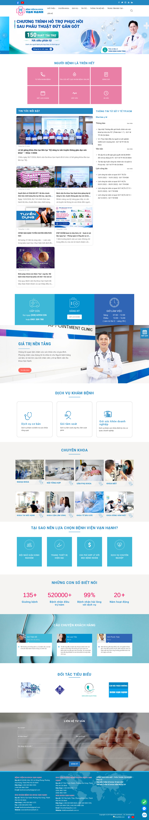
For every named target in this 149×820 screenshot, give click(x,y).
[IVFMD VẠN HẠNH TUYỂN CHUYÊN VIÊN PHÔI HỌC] (35, 216)
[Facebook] (17, 2)
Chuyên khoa (63, 8)
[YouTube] (22, 2)
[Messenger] (144, 808)
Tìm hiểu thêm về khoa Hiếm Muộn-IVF (111, 784)
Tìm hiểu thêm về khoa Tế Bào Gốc (109, 782)
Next (144, 35)
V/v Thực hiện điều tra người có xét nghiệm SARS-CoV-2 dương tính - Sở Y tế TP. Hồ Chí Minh (113, 142)
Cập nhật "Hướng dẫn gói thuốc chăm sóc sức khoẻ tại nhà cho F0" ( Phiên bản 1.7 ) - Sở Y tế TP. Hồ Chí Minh (114, 132)
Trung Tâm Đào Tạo (115, 8)
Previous (4, 35)
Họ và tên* (21, 728)
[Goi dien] (144, 802)
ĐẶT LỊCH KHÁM (74, 317)
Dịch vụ (75, 8)
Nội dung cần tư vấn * (25, 746)
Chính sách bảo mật (104, 777)
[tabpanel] (74, 35)
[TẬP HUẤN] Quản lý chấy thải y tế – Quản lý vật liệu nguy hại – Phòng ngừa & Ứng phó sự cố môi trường (73, 236)
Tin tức (84, 8)
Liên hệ (50, 13)
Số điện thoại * (23, 736)
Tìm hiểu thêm (24, 370)
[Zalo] (144, 815)
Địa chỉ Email (80, 736)
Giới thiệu (51, 8)
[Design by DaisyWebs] (119, 817)
